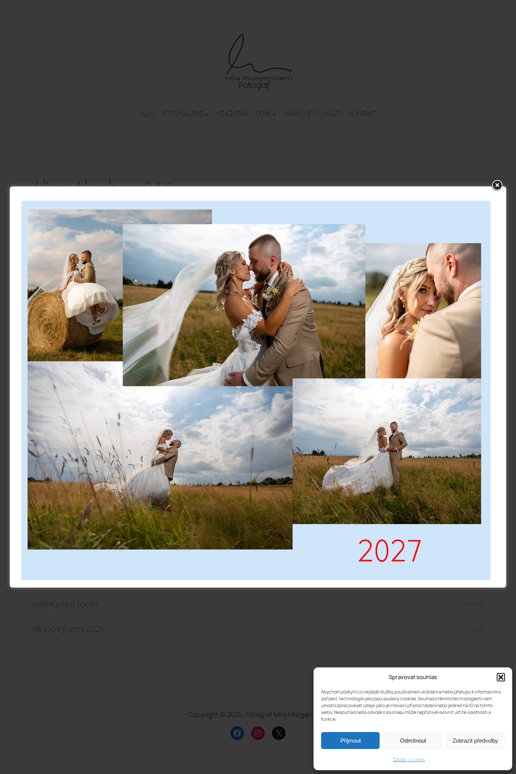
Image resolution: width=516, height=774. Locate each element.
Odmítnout (413, 740)
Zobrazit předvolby (475, 740)
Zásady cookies (409, 760)
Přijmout (350, 740)
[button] (501, 677)
